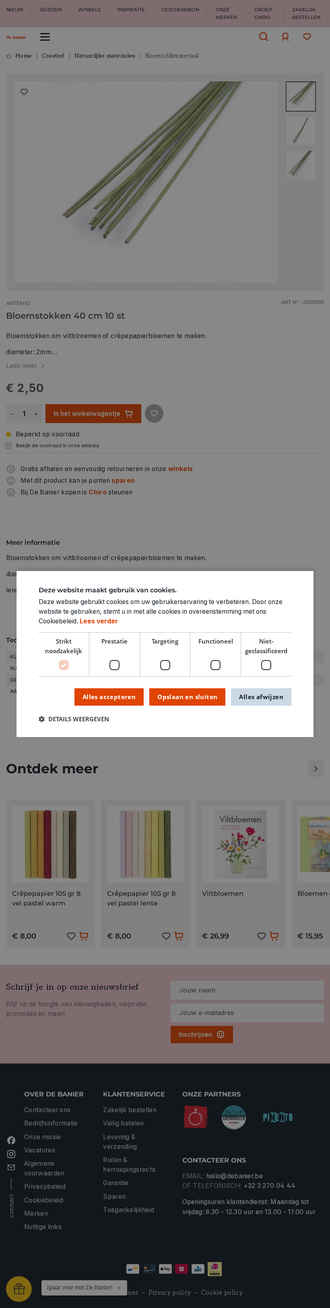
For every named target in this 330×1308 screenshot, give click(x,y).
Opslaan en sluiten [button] (187, 697)
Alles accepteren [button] (109, 697)
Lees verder (99, 621)
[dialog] (165, 654)
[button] (74, 719)
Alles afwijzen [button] (261, 697)
